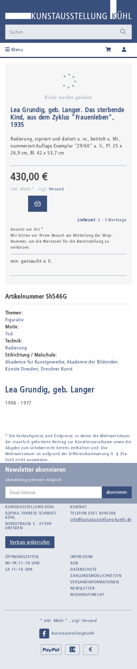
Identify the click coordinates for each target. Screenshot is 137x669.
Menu (16, 50)
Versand (56, 188)
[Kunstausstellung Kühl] (68, 12)
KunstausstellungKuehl (72, 633)
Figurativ (14, 320)
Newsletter (82, 588)
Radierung (16, 348)
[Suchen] (123, 32)
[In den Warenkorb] (37, 204)
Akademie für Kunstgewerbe (34, 362)
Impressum (81, 557)
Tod (9, 334)
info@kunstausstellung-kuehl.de (100, 519)
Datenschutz (83, 569)
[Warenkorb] (108, 50)
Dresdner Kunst (57, 369)
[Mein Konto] (124, 50)
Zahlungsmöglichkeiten (96, 575)
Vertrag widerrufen (30, 542)
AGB (74, 563)
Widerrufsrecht (87, 594)
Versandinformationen (94, 582)
